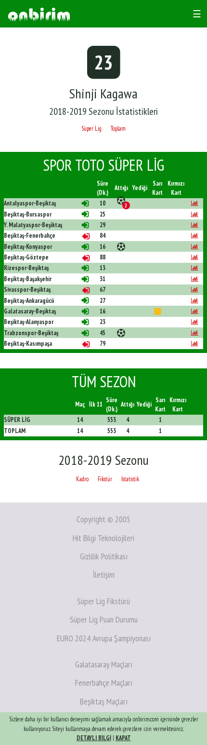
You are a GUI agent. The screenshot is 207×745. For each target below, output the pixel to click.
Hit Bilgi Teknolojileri (103, 537)
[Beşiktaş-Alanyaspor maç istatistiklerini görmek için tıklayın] (194, 322)
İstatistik (130, 479)
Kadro (82, 479)
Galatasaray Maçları (103, 664)
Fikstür (105, 479)
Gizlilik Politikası (104, 556)
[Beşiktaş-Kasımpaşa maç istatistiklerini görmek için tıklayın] (194, 343)
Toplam (118, 128)
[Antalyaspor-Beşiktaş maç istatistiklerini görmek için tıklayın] (194, 203)
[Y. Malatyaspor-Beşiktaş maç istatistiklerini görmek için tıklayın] (194, 225)
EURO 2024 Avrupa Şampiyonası (104, 638)
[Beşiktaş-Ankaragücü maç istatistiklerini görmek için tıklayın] (194, 301)
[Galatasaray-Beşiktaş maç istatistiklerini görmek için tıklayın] (194, 311)
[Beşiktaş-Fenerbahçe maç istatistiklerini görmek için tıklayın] (194, 235)
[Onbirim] (39, 14)
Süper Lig (91, 128)
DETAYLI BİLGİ (94, 738)
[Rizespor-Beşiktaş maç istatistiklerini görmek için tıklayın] (194, 268)
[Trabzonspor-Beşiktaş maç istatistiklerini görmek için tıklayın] (194, 333)
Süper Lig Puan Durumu (104, 619)
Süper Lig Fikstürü (103, 601)
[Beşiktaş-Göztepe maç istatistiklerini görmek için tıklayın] (194, 257)
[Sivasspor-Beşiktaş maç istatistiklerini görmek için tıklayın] (194, 289)
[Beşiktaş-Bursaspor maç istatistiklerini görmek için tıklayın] (194, 214)
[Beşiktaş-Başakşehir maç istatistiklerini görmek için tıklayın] (194, 279)
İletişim (104, 574)
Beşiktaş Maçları (104, 701)
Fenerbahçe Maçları (103, 682)
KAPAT (123, 738)
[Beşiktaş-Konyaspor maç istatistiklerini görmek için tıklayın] (194, 247)
